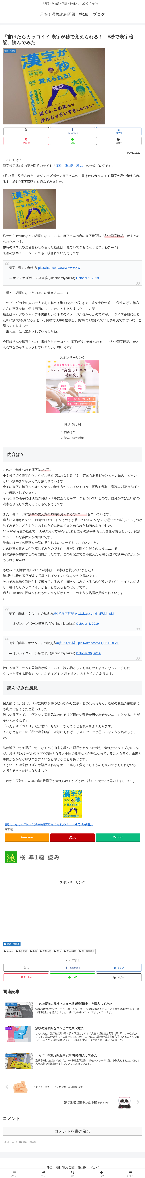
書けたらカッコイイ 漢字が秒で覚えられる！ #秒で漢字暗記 (49, 824)
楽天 (72, 837)
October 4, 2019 (87, 623)
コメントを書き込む (72, 1131)
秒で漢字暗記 (88, 951)
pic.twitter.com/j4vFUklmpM (94, 613)
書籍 (35, 951)
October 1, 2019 (87, 278)
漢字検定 (46, 951)
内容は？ (69, 432)
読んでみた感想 (74, 437)
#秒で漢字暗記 (63, 613)
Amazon (27, 837)
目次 (67, 424)
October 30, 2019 (88, 653)
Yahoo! (118, 837)
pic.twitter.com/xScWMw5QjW (59, 268)
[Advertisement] (72, 910)
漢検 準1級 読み (69, 166)
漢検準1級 (71, 951)
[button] (118, 141)
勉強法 (10, 951)
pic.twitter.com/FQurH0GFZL (98, 643)
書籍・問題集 (13, 944)
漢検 (59, 951)
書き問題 (23, 951)
